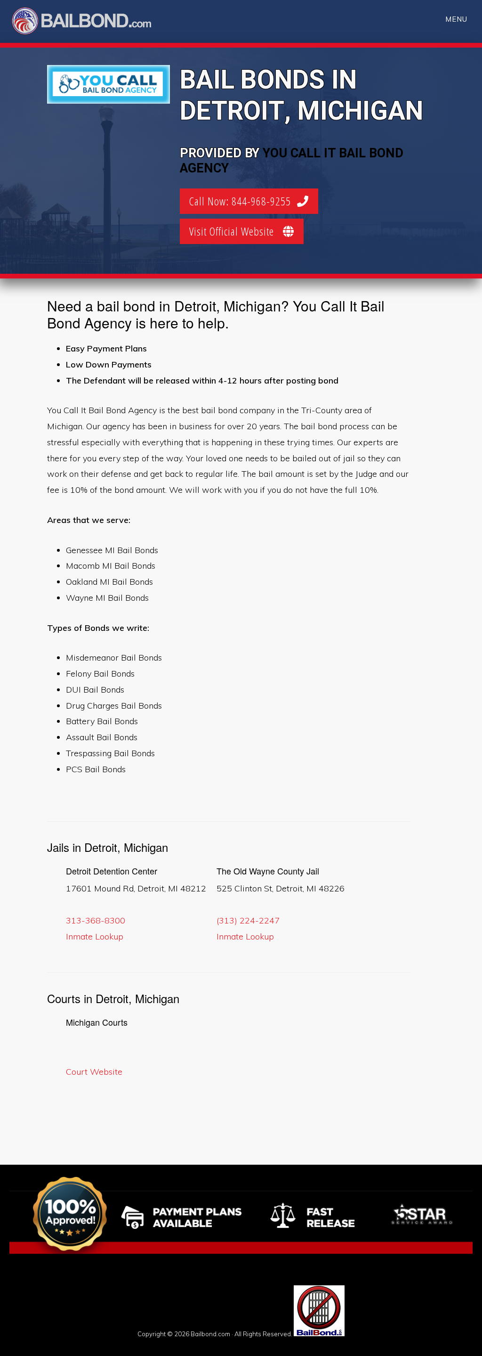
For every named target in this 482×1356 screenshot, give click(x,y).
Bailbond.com (87, 22)
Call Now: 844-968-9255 (243, 201)
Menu (456, 19)
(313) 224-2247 (248, 920)
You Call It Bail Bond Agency (291, 161)
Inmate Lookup (94, 936)
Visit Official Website (236, 231)
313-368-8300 (95, 920)
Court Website (94, 1071)
